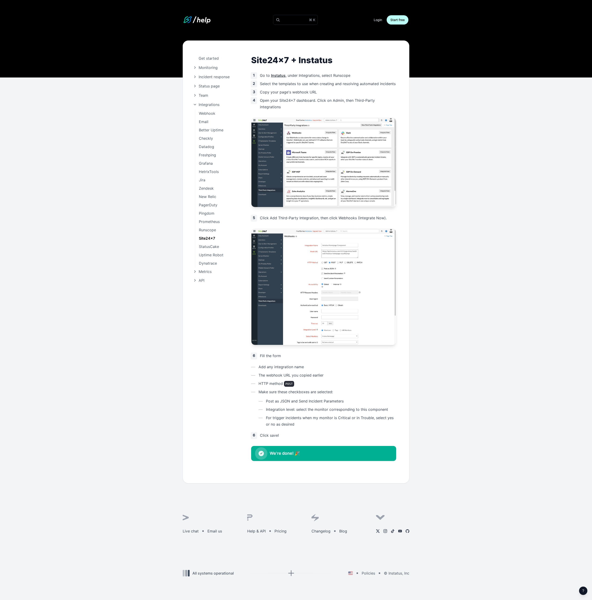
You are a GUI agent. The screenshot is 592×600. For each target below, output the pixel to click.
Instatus (278, 75)
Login (378, 20)
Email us (214, 531)
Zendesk (206, 188)
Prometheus (209, 221)
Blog (343, 531)
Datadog (206, 146)
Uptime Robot (211, 255)
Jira (202, 180)
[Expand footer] (291, 573)
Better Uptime (211, 130)
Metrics (205, 271)
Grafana (206, 163)
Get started (209, 58)
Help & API (256, 531)
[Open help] (583, 591)
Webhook (207, 113)
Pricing (280, 531)
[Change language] (350, 573)
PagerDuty (208, 205)
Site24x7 (207, 238)
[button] (295, 20)
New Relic (207, 196)
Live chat (191, 531)
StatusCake (209, 246)
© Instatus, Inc (396, 573)
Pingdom (206, 213)
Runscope (207, 230)
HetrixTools (209, 171)
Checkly (206, 138)
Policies (368, 573)
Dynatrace (208, 263)
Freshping (207, 155)
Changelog (320, 531)
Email (203, 121)
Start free (397, 20)
